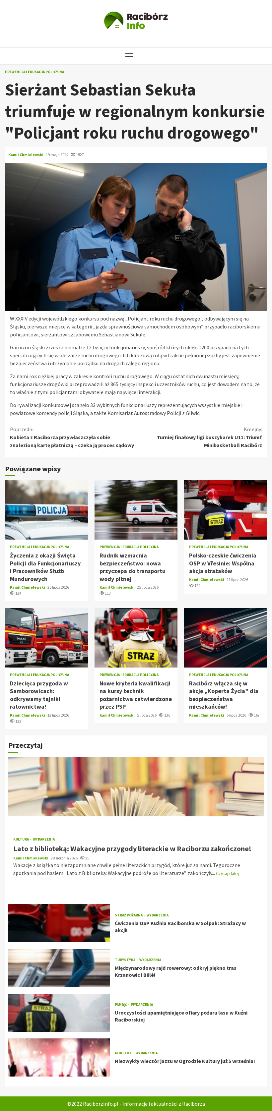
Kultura (21, 839)
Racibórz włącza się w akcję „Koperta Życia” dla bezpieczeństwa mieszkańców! (225, 638)
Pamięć (121, 1005)
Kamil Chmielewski (26, 154)
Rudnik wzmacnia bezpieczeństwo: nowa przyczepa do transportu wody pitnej (136, 510)
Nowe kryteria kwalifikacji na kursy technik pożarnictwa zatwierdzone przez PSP (136, 638)
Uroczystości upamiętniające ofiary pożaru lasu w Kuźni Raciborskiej (59, 1013)
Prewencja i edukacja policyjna (34, 72)
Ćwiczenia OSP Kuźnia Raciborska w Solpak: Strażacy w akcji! (59, 923)
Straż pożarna (129, 915)
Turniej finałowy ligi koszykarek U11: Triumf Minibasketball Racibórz (209, 437)
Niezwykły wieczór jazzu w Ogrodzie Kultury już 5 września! (59, 1057)
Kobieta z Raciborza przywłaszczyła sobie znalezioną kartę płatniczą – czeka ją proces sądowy (72, 437)
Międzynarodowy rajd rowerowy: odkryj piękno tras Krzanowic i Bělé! (59, 968)
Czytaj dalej (227, 873)
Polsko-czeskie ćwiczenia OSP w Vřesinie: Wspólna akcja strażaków (225, 510)
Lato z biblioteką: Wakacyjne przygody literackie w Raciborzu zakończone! (136, 786)
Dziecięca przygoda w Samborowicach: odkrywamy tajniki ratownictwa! (46, 638)
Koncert (123, 1053)
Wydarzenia (44, 839)
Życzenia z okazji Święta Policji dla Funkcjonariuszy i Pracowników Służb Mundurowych (46, 510)
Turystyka (125, 960)
